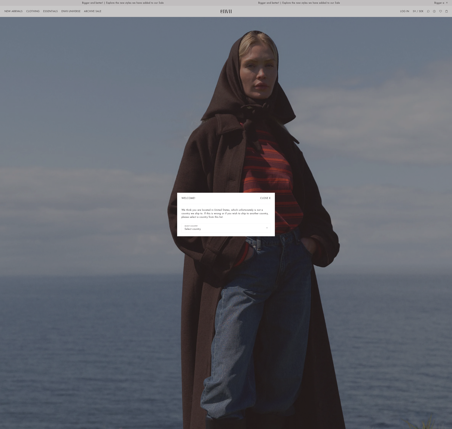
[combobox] (226, 228)
